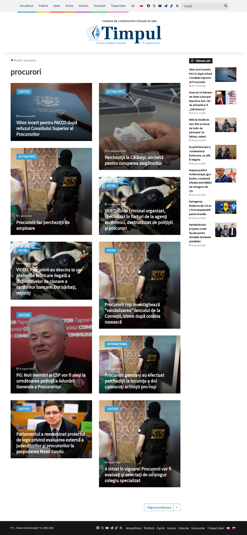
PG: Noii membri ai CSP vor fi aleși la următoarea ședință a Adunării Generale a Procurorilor (51, 381)
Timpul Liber (118, 6)
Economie (100, 6)
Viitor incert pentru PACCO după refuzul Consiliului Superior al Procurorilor (46, 128)
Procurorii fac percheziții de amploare (43, 225)
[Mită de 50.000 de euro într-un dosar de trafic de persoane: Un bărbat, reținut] (225, 125)
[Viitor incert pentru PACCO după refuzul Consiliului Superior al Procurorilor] (225, 74)
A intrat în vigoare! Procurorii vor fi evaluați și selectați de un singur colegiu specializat (138, 474)
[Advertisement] (212, 315)
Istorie (69, 6)
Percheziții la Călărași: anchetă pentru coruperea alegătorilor (134, 160)
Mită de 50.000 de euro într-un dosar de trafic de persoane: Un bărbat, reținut (199, 128)
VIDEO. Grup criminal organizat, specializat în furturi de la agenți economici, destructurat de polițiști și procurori (139, 219)
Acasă (18, 60)
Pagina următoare (159, 507)
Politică (43, 6)
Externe (83, 6)
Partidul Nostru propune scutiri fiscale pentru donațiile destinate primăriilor (200, 233)
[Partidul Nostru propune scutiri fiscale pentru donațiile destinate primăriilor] (225, 230)
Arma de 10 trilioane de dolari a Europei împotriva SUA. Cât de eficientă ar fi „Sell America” (200, 101)
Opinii (56, 6)
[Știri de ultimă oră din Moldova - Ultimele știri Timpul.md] (124, 32)
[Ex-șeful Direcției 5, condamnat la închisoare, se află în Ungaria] (225, 152)
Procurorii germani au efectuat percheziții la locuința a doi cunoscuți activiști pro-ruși (134, 381)
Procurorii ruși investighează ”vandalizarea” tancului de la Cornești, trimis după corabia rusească (132, 313)
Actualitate (26, 6)
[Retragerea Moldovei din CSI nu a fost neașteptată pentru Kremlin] (225, 206)
